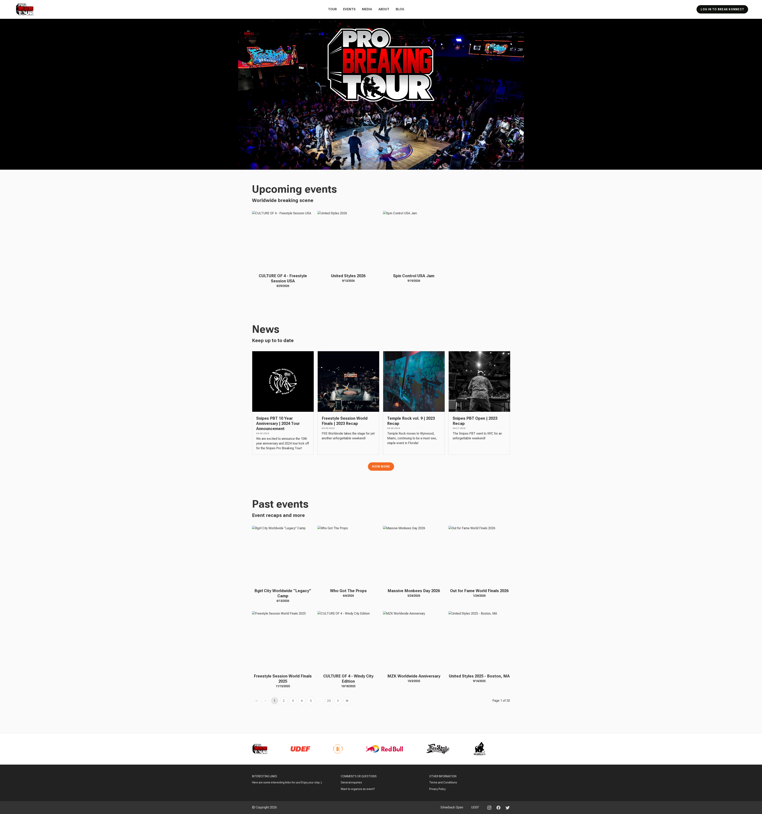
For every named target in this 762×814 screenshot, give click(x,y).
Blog (400, 9)
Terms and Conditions (443, 782)
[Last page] (347, 700)
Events (349, 9)
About (383, 9)
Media (367, 9)
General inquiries (351, 782)
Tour (332, 9)
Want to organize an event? (358, 789)
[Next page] (338, 700)
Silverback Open (452, 807)
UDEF (475, 807)
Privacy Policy (437, 789)
